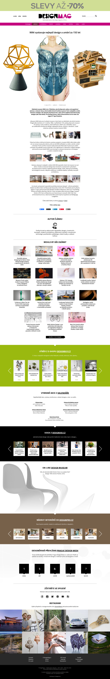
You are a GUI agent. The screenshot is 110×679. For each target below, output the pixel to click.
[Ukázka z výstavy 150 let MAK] (55, 68)
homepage (27, 24)
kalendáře (63, 393)
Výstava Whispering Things (39, 410)
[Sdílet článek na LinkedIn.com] (55, 209)
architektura (43, 24)
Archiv (47, 661)
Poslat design (79, 659)
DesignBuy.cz (64, 351)
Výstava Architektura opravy (71, 402)
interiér (51, 24)
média (77, 24)
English (79, 661)
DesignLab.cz (58, 676)
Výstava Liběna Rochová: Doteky (71, 410)
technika (71, 24)
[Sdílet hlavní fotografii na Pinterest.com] (61, 209)
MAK (59, 205)
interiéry (25, 16)
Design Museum (59, 467)
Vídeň (65, 201)
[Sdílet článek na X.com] (48, 209)
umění (83, 24)
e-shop (15, 16)
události (35, 24)
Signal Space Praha (54, 417)
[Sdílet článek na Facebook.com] (42, 209)
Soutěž (79, 658)
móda (64, 24)
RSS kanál (63, 658)
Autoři (47, 659)
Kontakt (31, 658)
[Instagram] (47, 596)
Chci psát (30, 661)
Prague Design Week (67, 550)
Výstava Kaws (38, 402)
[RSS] (67, 596)
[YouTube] (62, 596)
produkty (58, 24)
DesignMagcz (58, 606)
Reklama (31, 659)
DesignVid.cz (59, 432)
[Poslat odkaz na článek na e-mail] (68, 209)
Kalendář (63, 659)
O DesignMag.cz (47, 658)
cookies (66, 672)
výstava (60, 201)
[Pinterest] (57, 596)
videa (19, 16)
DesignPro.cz (66, 520)
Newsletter (63, 661)
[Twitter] (52, 596)
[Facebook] (42, 596)
